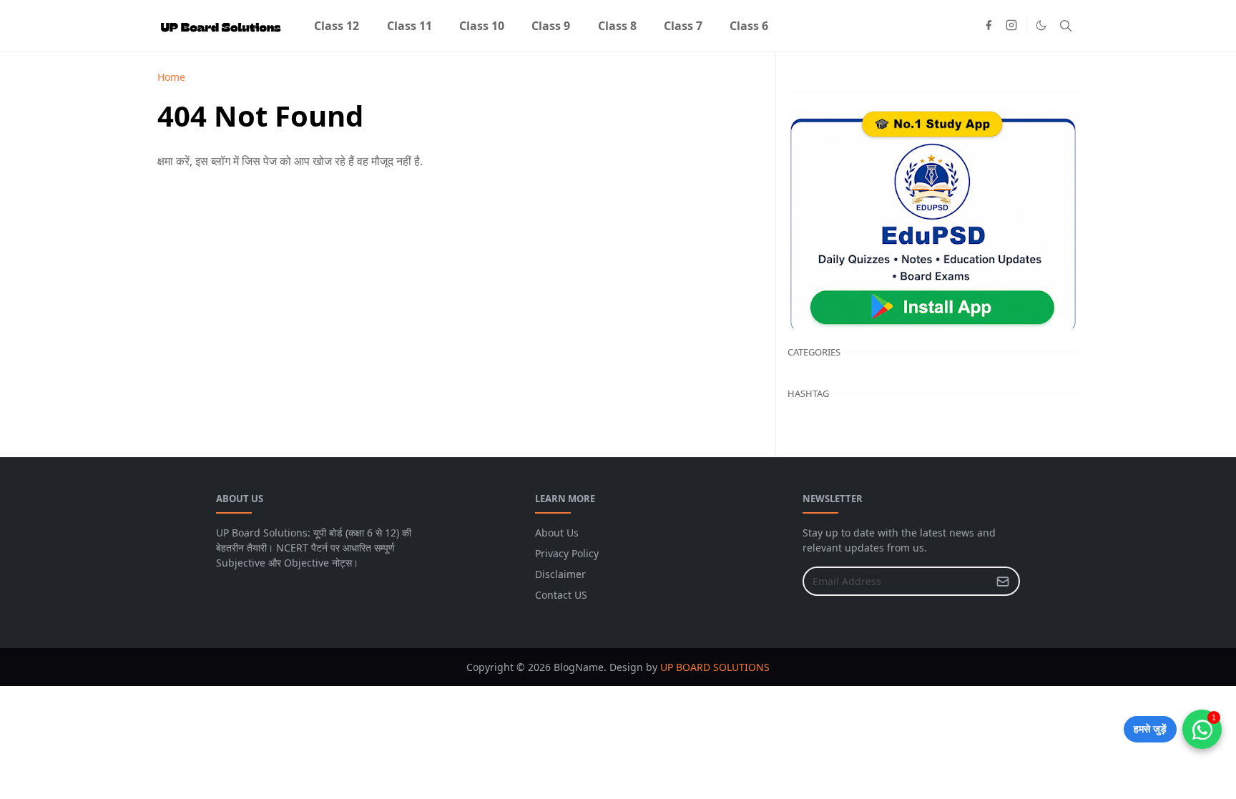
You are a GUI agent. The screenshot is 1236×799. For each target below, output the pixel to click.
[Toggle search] (1066, 26)
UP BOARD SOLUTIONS (715, 667)
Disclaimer (560, 574)
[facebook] (988, 25)
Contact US (561, 595)
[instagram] (1011, 25)
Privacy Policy (567, 553)
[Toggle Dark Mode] (1041, 25)
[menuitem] (336, 26)
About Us (557, 532)
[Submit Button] (1003, 581)
